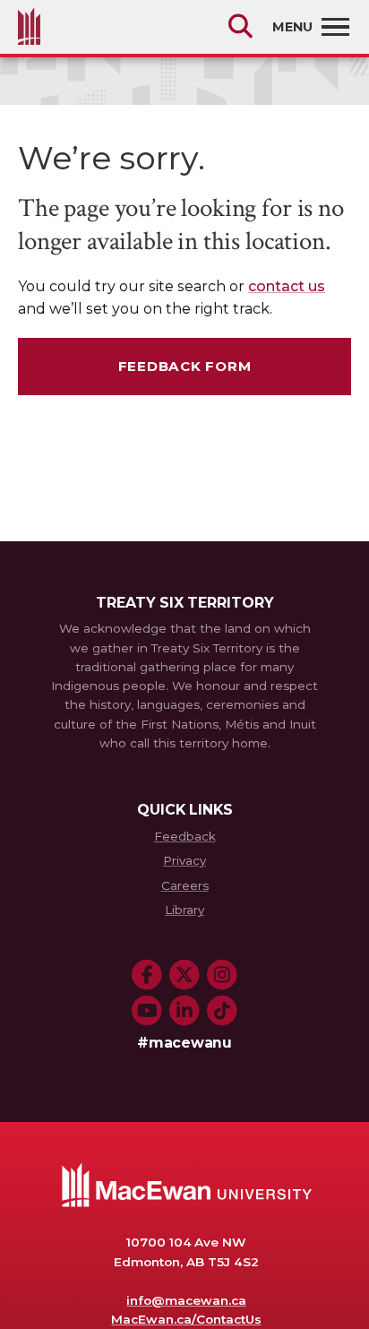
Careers (185, 885)
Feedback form (185, 366)
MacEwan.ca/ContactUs (186, 1319)
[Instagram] (222, 975)
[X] (184, 975)
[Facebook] (147, 975)
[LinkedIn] (184, 1011)
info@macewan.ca (186, 1300)
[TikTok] (222, 1011)
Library (184, 909)
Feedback (185, 836)
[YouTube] (147, 1011)
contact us (286, 286)
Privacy (184, 860)
